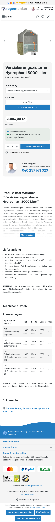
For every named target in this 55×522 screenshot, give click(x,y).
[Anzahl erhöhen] (16, 146)
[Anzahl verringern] (8, 146)
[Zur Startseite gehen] (15, 9)
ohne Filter (27, 102)
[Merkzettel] (43, 16)
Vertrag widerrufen (33, 485)
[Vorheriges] (4, 41)
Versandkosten (27, 494)
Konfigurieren (42, 512)
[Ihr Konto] (49, 16)
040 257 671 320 (44, 9)
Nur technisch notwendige (20, 512)
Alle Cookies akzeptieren (28, 518)
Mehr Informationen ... (38, 507)
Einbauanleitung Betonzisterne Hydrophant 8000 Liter (26, 410)
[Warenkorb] (53, 15)
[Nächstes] (50, 41)
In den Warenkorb (35, 146)
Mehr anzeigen (27, 235)
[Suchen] (37, 16)
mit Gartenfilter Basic (27, 107)
